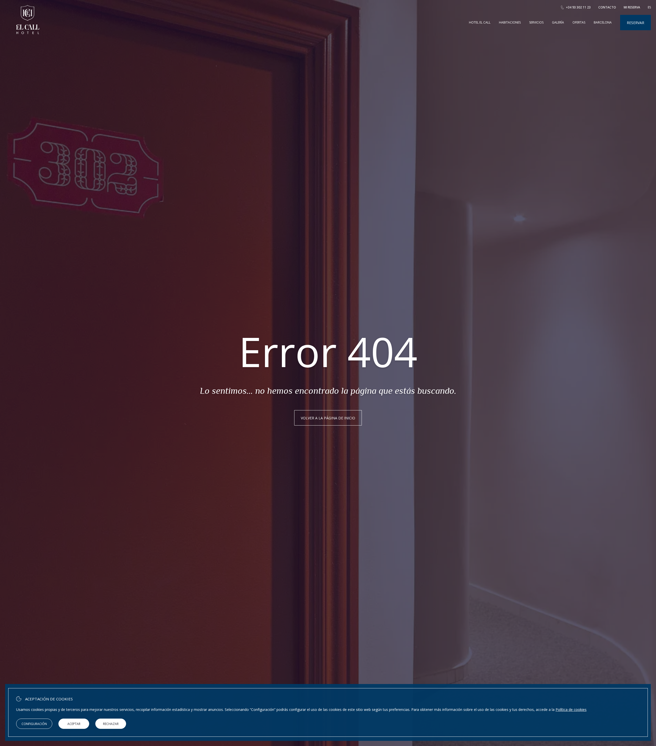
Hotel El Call (479, 22)
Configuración (34, 724)
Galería (558, 22)
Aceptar (73, 724)
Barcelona (603, 22)
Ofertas (578, 22)
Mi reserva (632, 7)
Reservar (635, 22)
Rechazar (111, 724)
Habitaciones (510, 22)
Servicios (536, 22)
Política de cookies (571, 709)
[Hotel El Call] (28, 32)
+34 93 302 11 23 (578, 7)
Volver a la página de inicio (328, 418)
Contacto (607, 7)
